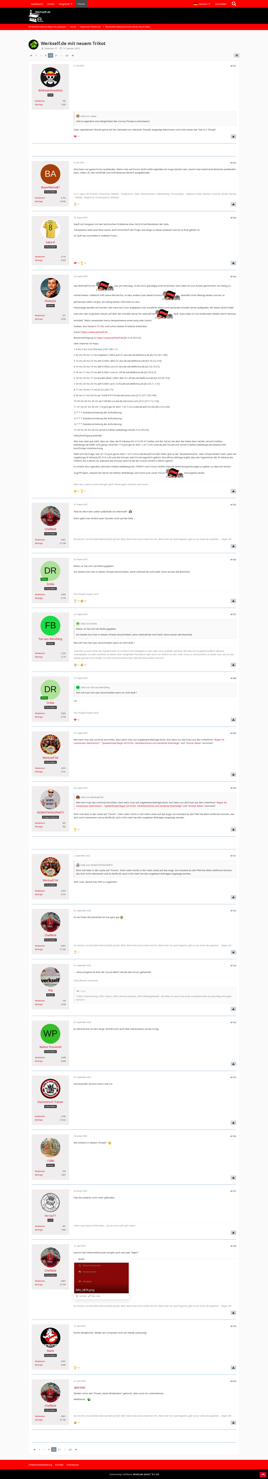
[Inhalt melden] (233, 136)
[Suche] (234, 4)
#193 (233, 965)
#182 (233, 162)
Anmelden (220, 3)
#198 (233, 1245)
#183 (233, 217)
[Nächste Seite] (72, 55)
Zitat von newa (88, 116)
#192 (233, 910)
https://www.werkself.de (94, 331)
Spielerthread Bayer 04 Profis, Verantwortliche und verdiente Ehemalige (140, 743)
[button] (202, 4)
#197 (233, 1191)
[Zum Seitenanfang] (263, 1474)
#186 (233, 559)
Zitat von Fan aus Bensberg (95, 687)
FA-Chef (80, 1387)
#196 (233, 1136)
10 (50, 55)
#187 (233, 614)
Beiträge (38, 104)
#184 (233, 276)
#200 (233, 1381)
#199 (233, 1326)
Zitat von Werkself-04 (91, 797)
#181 (233, 65)
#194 (233, 1022)
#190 (233, 787)
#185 (233, 504)
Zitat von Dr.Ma (88, 623)
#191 (233, 855)
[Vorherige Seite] (31, 55)
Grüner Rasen (193, 743)
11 (56, 55)
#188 (233, 678)
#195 (233, 1077)
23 (66, 55)
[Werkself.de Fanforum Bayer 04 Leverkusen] (134, 16)
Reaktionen (40, 101)
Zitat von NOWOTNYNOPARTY (96, 864)
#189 (233, 733)
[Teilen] (236, 55)
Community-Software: (134, 1474)
